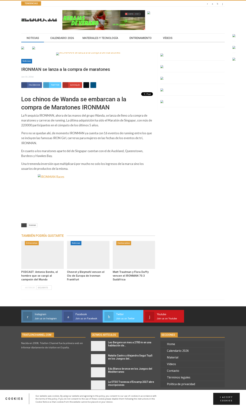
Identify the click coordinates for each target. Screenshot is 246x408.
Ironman (32, 225)
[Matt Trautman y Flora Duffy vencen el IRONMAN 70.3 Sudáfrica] (134, 255)
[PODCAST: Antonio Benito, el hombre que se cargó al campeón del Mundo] (42, 255)
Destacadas (124, 243)
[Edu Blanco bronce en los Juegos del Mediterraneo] (98, 372)
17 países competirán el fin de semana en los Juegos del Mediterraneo (99, 3)
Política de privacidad (181, 384)
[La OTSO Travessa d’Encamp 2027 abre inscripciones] (98, 385)
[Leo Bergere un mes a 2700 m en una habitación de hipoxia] (98, 346)
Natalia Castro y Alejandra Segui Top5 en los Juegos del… (130, 357)
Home (171, 344)
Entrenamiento (140, 38)
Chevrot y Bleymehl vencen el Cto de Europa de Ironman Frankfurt (85, 275)
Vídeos (167, 38)
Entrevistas (31, 243)
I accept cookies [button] (226, 399)
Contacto (173, 371)
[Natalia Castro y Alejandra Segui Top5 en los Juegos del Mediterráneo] (98, 359)
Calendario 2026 (62, 38)
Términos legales (178, 377)
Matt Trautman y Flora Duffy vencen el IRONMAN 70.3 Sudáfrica (131, 275)
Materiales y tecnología (100, 38)
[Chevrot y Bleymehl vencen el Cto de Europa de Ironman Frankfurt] (88, 255)
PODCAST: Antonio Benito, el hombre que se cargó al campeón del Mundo (39, 275)
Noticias (33, 38)
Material (172, 357)
